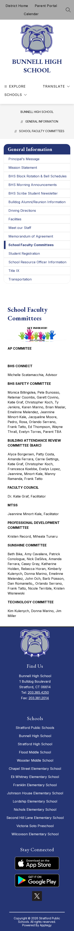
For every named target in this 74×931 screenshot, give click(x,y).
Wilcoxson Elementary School (35, 834)
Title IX (13, 271)
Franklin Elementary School (35, 785)
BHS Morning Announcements (32, 185)
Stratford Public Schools (35, 728)
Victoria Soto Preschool (35, 826)
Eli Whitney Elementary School (35, 777)
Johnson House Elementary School (35, 793)
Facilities (14, 219)
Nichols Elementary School (35, 809)
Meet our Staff (19, 228)
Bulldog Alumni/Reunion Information (37, 202)
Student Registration (24, 253)
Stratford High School (35, 744)
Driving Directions (22, 210)
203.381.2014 (39, 698)
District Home (17, 6)
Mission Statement (22, 167)
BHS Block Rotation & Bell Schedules (37, 176)
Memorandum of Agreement (30, 236)
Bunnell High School (37, 112)
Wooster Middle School (35, 760)
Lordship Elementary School (35, 801)
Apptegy (46, 925)
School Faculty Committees (41, 131)
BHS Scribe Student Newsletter (33, 193)
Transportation (20, 279)
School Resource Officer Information (37, 262)
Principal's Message (23, 159)
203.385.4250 (38, 692)
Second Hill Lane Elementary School (35, 818)
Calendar (31, 14)
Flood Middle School (35, 752)
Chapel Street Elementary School (35, 769)
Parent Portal (46, 6)
